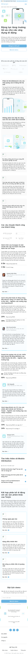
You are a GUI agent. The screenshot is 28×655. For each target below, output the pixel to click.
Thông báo (23, 650)
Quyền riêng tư (14, 650)
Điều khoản (5, 650)
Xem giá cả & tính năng (22, 1)
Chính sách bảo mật (18, 604)
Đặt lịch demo (14, 601)
